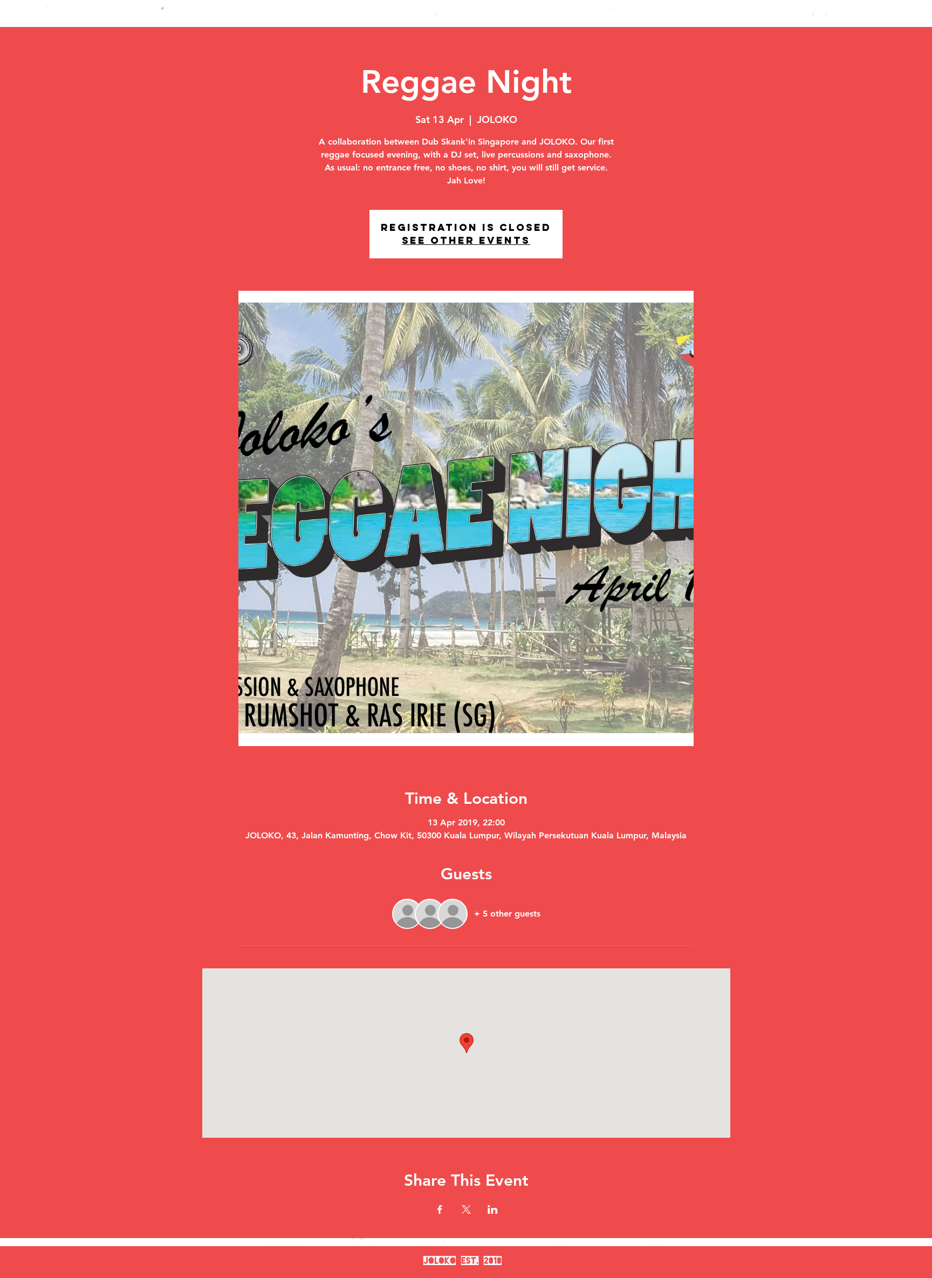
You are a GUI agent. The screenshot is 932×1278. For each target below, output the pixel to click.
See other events (466, 240)
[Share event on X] (466, 1209)
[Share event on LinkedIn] (493, 1209)
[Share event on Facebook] (440, 1209)
